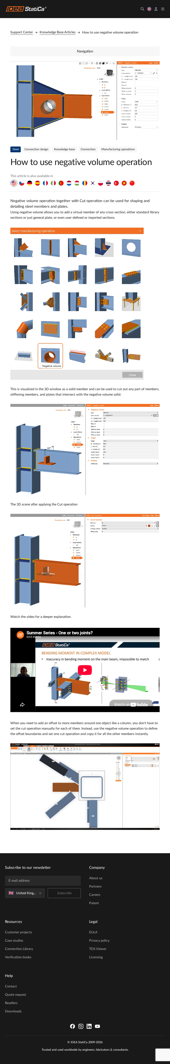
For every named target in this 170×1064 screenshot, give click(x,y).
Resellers (11, 1003)
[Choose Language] (149, 9)
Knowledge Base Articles (57, 32)
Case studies (14, 940)
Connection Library (19, 949)
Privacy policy (99, 940)
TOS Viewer (97, 949)
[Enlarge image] (85, 100)
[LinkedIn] (89, 1026)
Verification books (18, 957)
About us (95, 878)
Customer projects (18, 932)
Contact (11, 986)
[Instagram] (80, 1026)
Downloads (13, 1011)
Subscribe (64, 893)
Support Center (21, 32)
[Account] (156, 9)
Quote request (15, 994)
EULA (93, 932)
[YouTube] (97, 1026)
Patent (94, 903)
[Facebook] (72, 1026)
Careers (94, 894)
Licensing (96, 957)
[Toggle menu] (162, 9)
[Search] (142, 9)
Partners (95, 886)
